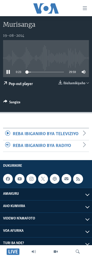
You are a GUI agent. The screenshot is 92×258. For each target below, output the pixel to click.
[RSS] (78, 179)
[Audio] (33, 251)
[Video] (55, 251)
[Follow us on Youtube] (20, 179)
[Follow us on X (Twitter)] (43, 179)
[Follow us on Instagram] (31, 179)
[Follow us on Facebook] (8, 179)
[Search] (77, 251)
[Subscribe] (66, 179)
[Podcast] (55, 179)
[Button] (11, 103)
